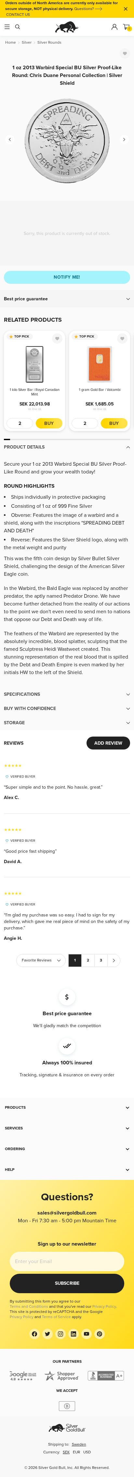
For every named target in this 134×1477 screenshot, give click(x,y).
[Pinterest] (99, 1334)
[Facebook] (34, 1334)
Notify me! (67, 277)
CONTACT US (18, 14)
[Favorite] (125, 53)
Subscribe (67, 1283)
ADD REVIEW (108, 743)
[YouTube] (86, 1334)
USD (87, 1452)
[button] (67, 299)
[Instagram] (60, 1334)
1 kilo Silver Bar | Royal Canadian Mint (35, 392)
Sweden (79, 1444)
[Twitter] (47, 1334)
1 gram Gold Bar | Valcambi (99, 390)
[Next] (124, 139)
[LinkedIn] (73, 1334)
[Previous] (9, 139)
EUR (76, 1452)
